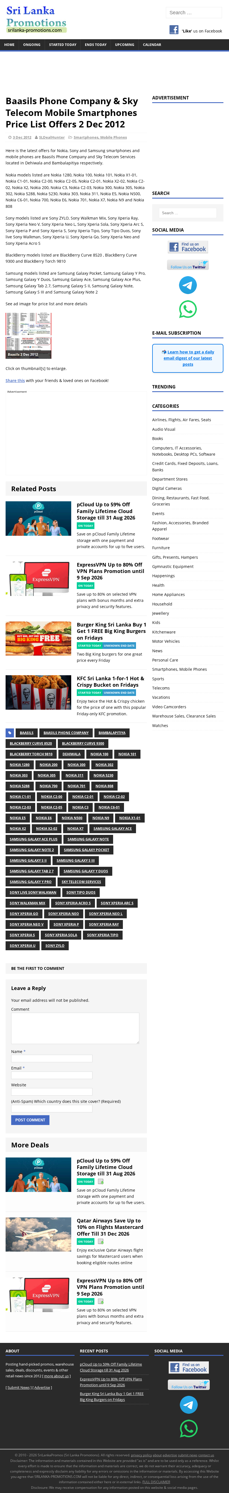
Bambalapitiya (112, 732)
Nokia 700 (49, 786)
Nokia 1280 (20, 764)
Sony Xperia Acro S (73, 903)
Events (158, 513)
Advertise (42, 1387)
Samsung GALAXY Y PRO (31, 881)
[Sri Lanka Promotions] (114, 19)
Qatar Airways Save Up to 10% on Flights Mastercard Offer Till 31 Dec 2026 (110, 1227)
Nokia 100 (99, 754)
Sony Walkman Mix (27, 903)
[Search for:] (194, 12)
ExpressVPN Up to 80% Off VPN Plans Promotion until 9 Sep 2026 (110, 571)
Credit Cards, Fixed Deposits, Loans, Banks (185, 466)
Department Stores (170, 479)
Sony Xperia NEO (63, 913)
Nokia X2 (18, 828)
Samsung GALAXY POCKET (86, 849)
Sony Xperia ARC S (117, 903)
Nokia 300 (76, 764)
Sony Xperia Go (24, 913)
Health (158, 585)
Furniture (161, 547)
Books (157, 438)
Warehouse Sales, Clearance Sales (184, 716)
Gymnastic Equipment (173, 566)
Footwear (160, 538)
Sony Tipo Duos (81, 892)
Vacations (161, 697)
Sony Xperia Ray (104, 924)
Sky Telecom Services (81, 881)
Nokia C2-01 (83, 796)
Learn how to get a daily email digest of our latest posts (189, 358)
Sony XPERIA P (66, 924)
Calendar (152, 44)
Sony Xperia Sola (61, 935)
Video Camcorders (169, 706)
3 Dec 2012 (22, 137)
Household (162, 604)
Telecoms (161, 688)
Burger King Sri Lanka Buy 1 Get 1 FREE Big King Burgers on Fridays (111, 631)
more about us (56, 1375)
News (157, 650)
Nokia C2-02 (114, 796)
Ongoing (31, 44)
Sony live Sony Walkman (33, 892)
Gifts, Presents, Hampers (175, 557)
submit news (187, 1455)
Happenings (163, 575)
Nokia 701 (76, 786)
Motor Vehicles (166, 641)
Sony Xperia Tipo (102, 935)
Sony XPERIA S (22, 935)
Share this (15, 380)
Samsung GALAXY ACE (113, 828)
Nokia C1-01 (20, 796)
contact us (206, 1455)
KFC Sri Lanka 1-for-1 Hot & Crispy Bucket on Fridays (110, 681)
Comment (20, 1009)
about (157, 1455)
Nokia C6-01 (109, 807)
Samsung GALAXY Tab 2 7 (32, 871)
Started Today (62, 44)
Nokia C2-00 (51, 796)
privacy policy (141, 1455)
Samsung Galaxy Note (88, 839)
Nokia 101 (127, 754)
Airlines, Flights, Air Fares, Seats (181, 419)
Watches (160, 725)
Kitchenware (164, 632)
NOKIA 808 (104, 786)
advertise (170, 1455)
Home (9, 44)
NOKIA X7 (75, 828)
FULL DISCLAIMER (156, 1482)
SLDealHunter (52, 137)
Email (17, 1068)
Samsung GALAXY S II (28, 860)
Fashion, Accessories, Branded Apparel (180, 526)
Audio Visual (163, 429)
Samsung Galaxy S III (76, 860)
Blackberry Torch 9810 (31, 754)
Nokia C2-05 (51, 807)
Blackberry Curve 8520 (31, 743)
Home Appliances (168, 594)
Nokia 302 (104, 764)
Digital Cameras (167, 488)
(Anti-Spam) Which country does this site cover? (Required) (66, 1101)
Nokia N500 (72, 818)
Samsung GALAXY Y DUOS (86, 871)
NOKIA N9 (100, 818)
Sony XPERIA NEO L (106, 913)
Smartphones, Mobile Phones (100, 137)
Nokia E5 (18, 818)
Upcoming (124, 44)
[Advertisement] (114, 70)
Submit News (19, 1387)
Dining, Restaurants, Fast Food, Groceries (180, 501)
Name (17, 1051)
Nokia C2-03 (20, 807)
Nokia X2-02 (46, 828)
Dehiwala (71, 754)
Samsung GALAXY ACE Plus (34, 839)
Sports (158, 678)
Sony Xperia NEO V (27, 924)
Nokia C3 (80, 807)
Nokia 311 (75, 775)
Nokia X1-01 (129, 818)
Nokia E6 (44, 818)
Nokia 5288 (20, 786)
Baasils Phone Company (66, 732)
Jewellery (160, 613)
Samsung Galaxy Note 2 (32, 849)
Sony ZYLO (55, 945)
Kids (156, 622)
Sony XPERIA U (22, 945)
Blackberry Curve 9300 (83, 743)
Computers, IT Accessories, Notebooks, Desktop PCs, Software (183, 451)
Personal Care (165, 660)
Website (18, 1084)
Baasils (27, 732)
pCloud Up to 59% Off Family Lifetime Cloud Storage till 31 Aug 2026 (106, 511)
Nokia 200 (49, 764)
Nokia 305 (47, 775)
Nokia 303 (19, 775)
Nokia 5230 (103, 775)
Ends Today (95, 44)
